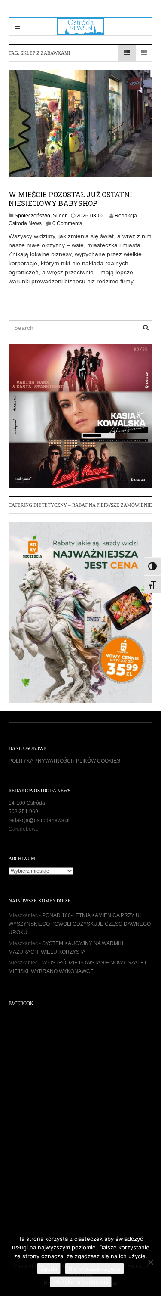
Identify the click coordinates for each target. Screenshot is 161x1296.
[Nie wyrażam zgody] (150, 1262)
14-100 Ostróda (27, 803)
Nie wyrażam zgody (94, 1268)
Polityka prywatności (80, 1281)
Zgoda (48, 1268)
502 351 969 (23, 812)
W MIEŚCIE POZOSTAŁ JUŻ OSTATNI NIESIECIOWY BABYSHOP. (70, 199)
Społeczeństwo (32, 216)
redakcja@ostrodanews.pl (39, 820)
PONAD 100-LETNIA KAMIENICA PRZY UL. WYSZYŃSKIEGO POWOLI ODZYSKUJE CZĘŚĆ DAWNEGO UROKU (80, 924)
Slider (60, 216)
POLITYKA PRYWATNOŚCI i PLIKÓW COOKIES (64, 761)
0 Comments (67, 223)
